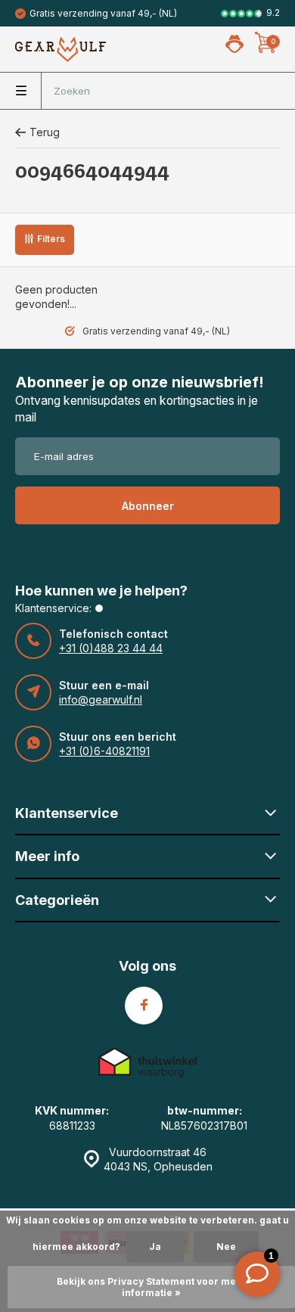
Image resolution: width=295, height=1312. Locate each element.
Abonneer (148, 505)
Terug (45, 132)
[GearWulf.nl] (60, 49)
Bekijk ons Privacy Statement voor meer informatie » (152, 1287)
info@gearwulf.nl (100, 699)
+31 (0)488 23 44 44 (111, 648)
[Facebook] (144, 1005)
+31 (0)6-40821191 (104, 751)
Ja (155, 1246)
